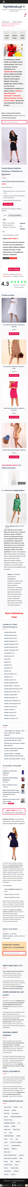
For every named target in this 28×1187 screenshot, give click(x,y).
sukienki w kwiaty (9, 694)
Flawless (6, 1126)
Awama (16, 1107)
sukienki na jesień (9, 712)
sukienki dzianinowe (9, 647)
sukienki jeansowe (9, 635)
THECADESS (7, 1171)
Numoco (18, 1161)
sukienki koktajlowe (9, 641)
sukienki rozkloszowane (10, 703)
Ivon (5, 1132)
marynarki (6, 668)
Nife (12, 1161)
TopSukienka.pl (11, 579)
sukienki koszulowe (9, 697)
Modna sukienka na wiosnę (12, 526)
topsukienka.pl (20, 986)
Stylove (6, 1168)
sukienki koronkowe (9, 644)
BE (21, 1107)
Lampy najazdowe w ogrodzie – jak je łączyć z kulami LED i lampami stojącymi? (14, 733)
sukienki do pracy (9, 638)
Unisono (6, 1174)
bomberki (6, 665)
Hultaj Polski (16, 1129)
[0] (24, 16)
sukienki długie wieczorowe (11, 688)
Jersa (10, 1132)
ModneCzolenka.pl (8, 936)
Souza (16, 1165)
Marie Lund (7, 1152)
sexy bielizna (7, 653)
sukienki (6, 543)
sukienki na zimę (8, 715)
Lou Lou (6, 1145)
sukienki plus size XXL (10, 691)
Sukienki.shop (14, 1168)
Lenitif (5, 1142)
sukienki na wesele (9, 718)
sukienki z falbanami (17, 22)
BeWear (14, 1110)
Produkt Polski (8, 1165)
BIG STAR (6, 1113)
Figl (19, 1123)
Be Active (6, 1110)
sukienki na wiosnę (9, 706)
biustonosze (7, 656)
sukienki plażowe (9, 632)
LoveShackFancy (15, 1145)
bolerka (6, 662)
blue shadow (15, 1113)
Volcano (13, 1174)
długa (20, 1002)
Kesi (11, 1139)
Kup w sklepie (9, 204)
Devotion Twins (8, 1120)
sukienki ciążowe (9, 680)
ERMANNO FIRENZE (9, 1123)
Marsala (21, 1155)
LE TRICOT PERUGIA (15, 1142)
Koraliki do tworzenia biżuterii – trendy (14, 759)
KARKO (18, 1136)
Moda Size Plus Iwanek (10, 1158)
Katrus (5, 1139)
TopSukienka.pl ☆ (14, 6)
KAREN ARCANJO (9, 1136)
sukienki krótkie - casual (10, 686)
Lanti (16, 1139)
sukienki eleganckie (9, 683)
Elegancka (9, 1004)
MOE (21, 1158)
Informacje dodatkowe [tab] (15, 215)
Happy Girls (7, 1129)
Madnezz (6, 1148)
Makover (14, 1148)
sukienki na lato (8, 709)
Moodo (6, 1161)
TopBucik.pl (6, 934)
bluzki (5, 659)
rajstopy (6, 671)
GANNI (13, 1126)
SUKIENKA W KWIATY (18, 490)
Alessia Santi (7, 1107)
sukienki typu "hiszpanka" (11, 700)
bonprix (6, 1116)
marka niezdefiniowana (10, 1155)
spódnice (6, 677)
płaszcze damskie (9, 674)
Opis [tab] (5, 215)
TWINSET (16, 1171)
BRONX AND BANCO (16, 1116)
